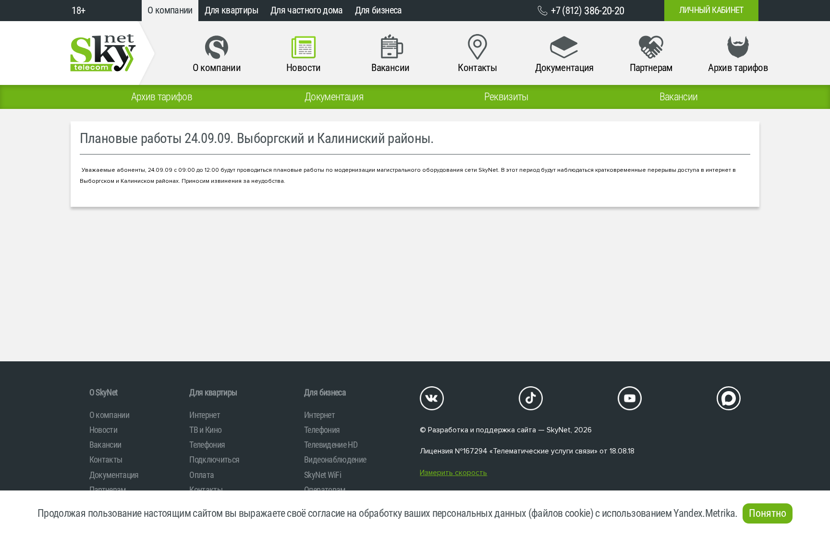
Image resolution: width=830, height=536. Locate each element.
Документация (114, 475)
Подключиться (214, 459)
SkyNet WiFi (322, 475)
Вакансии (105, 445)
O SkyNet (103, 392)
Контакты (105, 459)
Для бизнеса (378, 10)
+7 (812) (587, 10)
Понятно (767, 513)
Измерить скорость (453, 472)
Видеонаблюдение (335, 459)
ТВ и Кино (205, 430)
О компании (170, 10)
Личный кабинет (711, 10)
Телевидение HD (330, 445)
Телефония (207, 445)
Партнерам (107, 490)
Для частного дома (306, 10)
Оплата (201, 475)
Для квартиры (231, 10)
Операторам (325, 490)
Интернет (204, 415)
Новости (103, 430)
